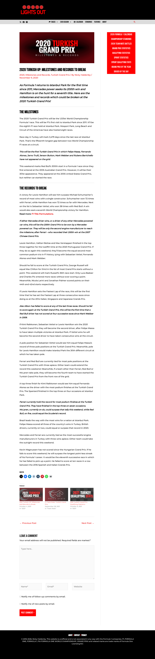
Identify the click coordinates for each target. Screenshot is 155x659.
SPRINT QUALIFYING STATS (121, 62)
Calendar (79, 22)
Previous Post (28, 523)
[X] (20, 22)
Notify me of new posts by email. (38, 604)
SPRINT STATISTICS (121, 57)
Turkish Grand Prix (60, 75)
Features (97, 22)
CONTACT (77, 635)
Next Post (88, 523)
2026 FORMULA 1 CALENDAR (121, 34)
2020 (22, 75)
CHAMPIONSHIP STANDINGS (121, 39)
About (104, 22)
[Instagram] (27, 22)
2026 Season (64, 22)
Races (53, 22)
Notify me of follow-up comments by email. (43, 596)
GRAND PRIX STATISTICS (121, 48)
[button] (134, 22)
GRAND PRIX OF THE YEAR (121, 66)
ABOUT (70, 635)
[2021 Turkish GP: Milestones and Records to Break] (31, 494)
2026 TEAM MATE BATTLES (121, 43)
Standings (88, 22)
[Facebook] (24, 22)
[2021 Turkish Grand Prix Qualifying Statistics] (82, 494)
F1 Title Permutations (42, 214)
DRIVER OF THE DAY (121, 71)
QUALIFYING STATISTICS (121, 53)
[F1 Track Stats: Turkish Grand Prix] (56, 494)
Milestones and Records (38, 75)
